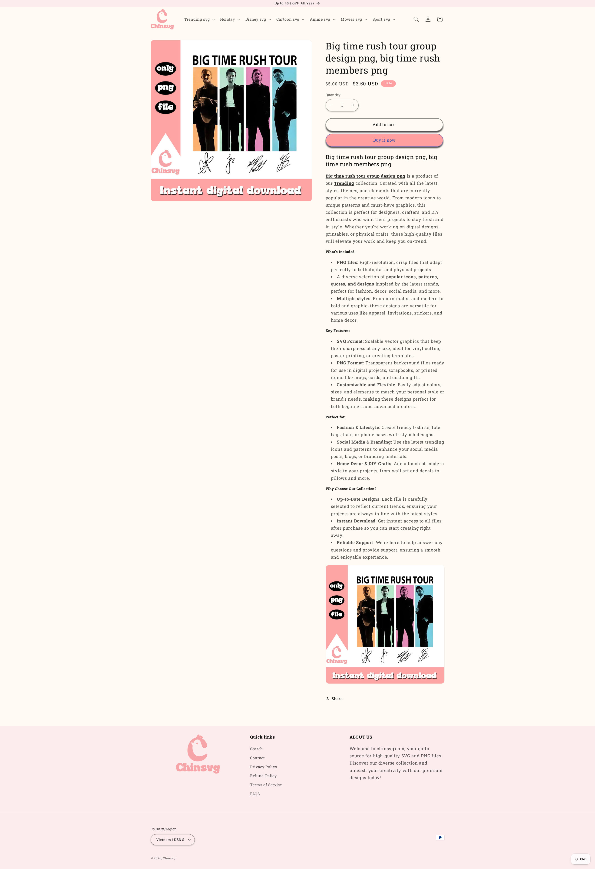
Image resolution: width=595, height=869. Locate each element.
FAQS (255, 793)
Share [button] (337, 698)
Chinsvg (169, 858)
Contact (257, 757)
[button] (199, 19)
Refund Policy (263, 775)
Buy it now (384, 140)
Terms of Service (266, 784)
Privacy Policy (263, 766)
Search (256, 748)
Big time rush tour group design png (365, 176)
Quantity (333, 94)
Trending (344, 183)
